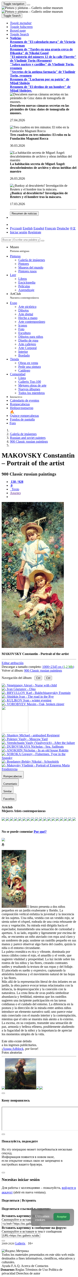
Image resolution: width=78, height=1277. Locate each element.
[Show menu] (28, 4)
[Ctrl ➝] (30, 735)
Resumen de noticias (24, 213)
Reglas (20, 1269)
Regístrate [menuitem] (34, 232)
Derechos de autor (28, 1273)
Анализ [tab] (15, 493)
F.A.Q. (16, 1266)
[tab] (16, 481)
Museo (19, 249)
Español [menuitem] (38, 228)
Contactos (41, 1266)
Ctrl (38, 678)
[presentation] (43, 497)
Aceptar (62, 1216)
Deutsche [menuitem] (63, 228)
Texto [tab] (15, 489)
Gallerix (20, 1243)
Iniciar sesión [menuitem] (18, 232)
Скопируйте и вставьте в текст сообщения (32, 1231)
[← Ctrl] (33, 704)
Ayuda (6, 1266)
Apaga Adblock (13, 1048)
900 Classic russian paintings (43, 670)
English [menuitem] (28, 228)
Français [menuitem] (50, 228)
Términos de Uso (37, 1269)
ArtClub (24, 295)
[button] (21, 23)
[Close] (42, 240)
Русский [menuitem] (16, 228)
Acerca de (28, 1266)
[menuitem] (73, 228)
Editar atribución (13, 663)
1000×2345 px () (58, 667)
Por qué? (40, 831)
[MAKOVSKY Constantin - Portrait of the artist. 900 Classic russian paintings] (33, 647)
